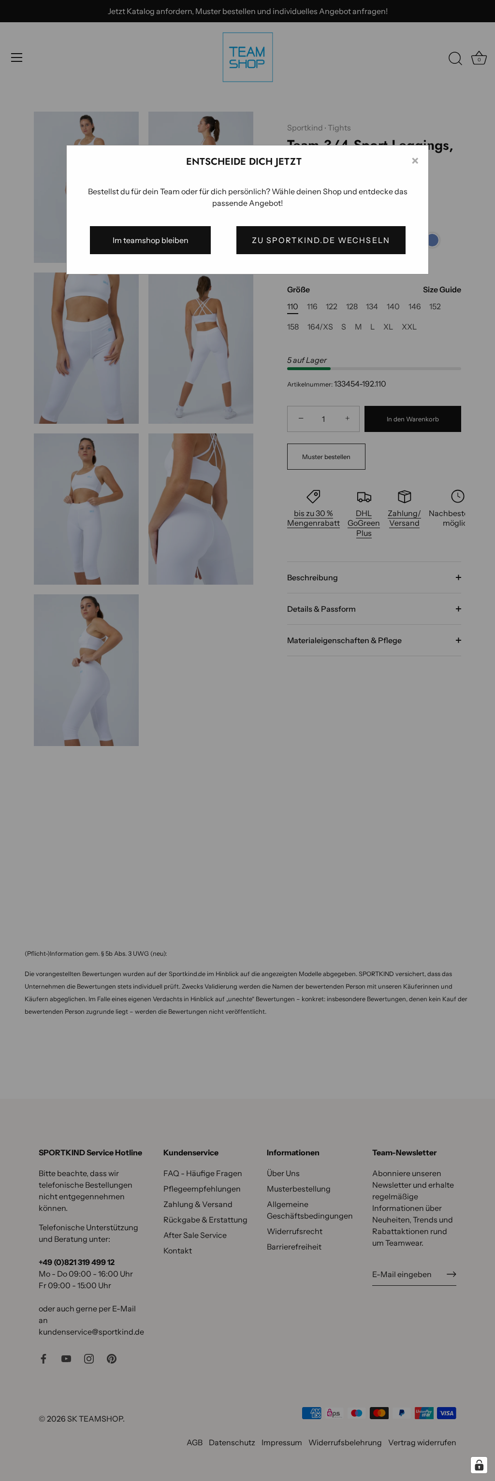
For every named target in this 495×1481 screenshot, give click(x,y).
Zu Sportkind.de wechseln (321, 240)
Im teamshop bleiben (151, 240)
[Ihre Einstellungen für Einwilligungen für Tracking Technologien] (479, 1465)
